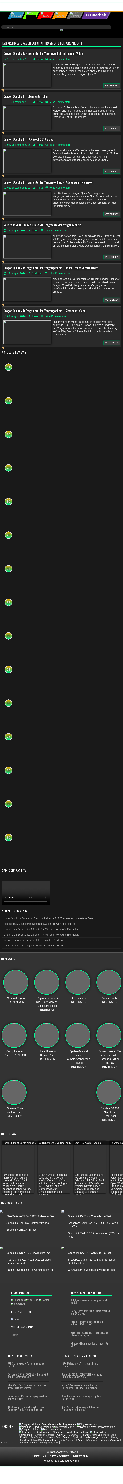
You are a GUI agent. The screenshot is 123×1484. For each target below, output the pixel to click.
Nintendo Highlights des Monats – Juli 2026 (90, 1345)
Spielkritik (77, 1437)
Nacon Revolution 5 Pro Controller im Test (30, 1270)
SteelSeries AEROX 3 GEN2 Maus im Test (30, 1216)
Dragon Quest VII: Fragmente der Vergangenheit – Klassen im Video (45, 310)
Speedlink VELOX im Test (21, 1229)
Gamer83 (73, 1434)
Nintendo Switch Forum (58, 1437)
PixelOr (24, 1437)
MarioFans (108, 1434)
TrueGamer (37, 1437)
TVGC (79, 1440)
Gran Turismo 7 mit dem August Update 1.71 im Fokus (81, 1397)
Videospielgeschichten (97, 1437)
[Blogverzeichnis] (87, 1424)
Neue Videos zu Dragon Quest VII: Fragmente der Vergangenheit (42, 225)
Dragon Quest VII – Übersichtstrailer (26, 96)
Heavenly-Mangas (91, 1434)
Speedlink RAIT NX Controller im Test (27, 1223)
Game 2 (61, 1434)
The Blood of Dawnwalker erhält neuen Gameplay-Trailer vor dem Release (26, 1408)
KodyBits (37, 1440)
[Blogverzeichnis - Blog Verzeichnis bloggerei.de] (47, 1424)
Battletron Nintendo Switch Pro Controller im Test (48, 923)
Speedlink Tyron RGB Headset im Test (28, 1253)
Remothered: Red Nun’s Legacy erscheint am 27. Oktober (91, 1312)
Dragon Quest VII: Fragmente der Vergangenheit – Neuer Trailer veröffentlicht (51, 267)
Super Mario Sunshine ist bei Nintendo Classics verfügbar (89, 1334)
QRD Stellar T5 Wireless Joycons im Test (91, 1270)
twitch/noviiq (66, 1440)
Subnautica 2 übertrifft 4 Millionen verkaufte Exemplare (48, 929)
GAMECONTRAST (67, 1452)
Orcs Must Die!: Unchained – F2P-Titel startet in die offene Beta (57, 918)
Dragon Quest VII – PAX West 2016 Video (28, 139)
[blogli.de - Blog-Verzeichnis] (36, 1427)
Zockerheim (51, 1440)
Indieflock (25, 1440)
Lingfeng (8, 934)
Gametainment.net (27, 1442)
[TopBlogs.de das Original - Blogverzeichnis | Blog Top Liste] (54, 1432)
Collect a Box (8, 1442)
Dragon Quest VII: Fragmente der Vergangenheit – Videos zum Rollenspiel (48, 182)
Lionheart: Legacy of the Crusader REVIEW (38, 940)
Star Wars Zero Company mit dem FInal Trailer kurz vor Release (27, 1386)
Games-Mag (25, 1434)
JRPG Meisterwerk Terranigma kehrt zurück (89, 1301)
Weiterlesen (112, 85)
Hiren (76, 1460)
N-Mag (114, 1437)
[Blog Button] (98, 1432)
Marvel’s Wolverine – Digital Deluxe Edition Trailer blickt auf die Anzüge (79, 1386)
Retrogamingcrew (49, 1442)
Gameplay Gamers (44, 1434)
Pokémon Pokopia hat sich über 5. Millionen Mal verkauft (87, 1323)
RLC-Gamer (91, 1440)
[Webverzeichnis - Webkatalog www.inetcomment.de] (84, 1427)
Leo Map (8, 929)
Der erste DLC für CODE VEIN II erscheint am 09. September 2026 (28, 1375)
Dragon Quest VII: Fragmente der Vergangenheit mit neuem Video (43, 53)
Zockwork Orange (110, 1440)
